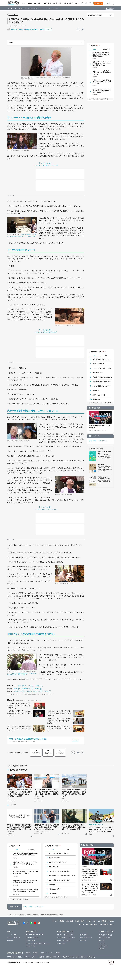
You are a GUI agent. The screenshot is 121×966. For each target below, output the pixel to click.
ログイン (109, 3)
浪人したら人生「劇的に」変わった (102, 359)
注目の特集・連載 (94, 408)
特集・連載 (37, 3)
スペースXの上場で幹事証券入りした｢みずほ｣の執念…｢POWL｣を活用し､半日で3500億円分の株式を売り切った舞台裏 (90, 888)
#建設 (90, 441)
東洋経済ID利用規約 (68, 957)
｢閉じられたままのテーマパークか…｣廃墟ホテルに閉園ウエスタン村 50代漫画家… (102, 90)
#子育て (38, 686)
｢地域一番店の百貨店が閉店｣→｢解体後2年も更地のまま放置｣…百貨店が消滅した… (102, 54)
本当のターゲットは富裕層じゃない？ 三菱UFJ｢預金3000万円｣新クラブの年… (102, 81)
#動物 (94, 441)
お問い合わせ (91, 957)
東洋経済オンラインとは (95, 15)
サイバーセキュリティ (13, 937)
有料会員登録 (98, 3)
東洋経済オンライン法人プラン (65, 935)
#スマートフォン (102, 441)
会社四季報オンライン (32, 937)
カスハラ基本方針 (81, 957)
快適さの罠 (101, 464)
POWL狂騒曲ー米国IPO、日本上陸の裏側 (99, 427)
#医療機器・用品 (26, 688)
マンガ (55, 3)
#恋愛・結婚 (21, 686)
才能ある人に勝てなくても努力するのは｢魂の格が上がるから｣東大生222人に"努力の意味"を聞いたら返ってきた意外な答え (19, 828)
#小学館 (46, 691)
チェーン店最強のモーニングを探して (102, 386)
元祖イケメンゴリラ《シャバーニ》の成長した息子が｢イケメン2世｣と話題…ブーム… (102, 63)
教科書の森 (83, 940)
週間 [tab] (106, 355)
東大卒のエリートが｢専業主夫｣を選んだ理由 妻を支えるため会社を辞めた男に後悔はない (59, 713)
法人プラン (102, 943)
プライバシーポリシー (30, 957)
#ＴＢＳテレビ (18, 691)
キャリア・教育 (32, 8)
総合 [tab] (94, 49)
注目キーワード (94, 436)
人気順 (44, 3)
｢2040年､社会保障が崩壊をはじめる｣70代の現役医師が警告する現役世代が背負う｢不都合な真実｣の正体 (74, 827)
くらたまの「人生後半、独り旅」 (102, 368)
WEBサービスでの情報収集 (15, 957)
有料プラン (102, 940)
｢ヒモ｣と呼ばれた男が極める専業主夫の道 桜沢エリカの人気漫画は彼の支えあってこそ (19, 728)
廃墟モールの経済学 (98, 363)
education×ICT (11, 935)
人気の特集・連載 (95, 352)
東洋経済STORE (31, 940)
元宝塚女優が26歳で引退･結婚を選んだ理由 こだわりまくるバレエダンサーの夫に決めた (19, 706)
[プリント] (82, 29)
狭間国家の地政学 (103, 477)
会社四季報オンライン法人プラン (66, 937)
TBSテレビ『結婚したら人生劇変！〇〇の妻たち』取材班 (27, 29)
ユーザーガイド (103, 946)
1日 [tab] (94, 355)
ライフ (41, 8)
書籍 (76, 3)
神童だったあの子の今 (99, 395)
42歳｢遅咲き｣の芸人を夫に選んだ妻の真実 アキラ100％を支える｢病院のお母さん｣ (59, 728)
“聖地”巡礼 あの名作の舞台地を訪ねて (102, 377)
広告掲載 (57, 953)
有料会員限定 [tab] (106, 49)
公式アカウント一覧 (46, 953)
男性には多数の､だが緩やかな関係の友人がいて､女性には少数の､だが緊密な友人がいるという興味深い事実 (46, 827)
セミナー (61, 3)
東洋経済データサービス (63, 940)
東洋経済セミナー (62, 943)
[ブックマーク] (78, 29)
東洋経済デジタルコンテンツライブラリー (38, 943)
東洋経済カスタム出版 (86, 937)
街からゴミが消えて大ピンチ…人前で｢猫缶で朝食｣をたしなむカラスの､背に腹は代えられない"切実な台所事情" (101, 829)
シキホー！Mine (30, 946)
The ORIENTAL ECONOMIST (34, 935)
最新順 (30, 3)
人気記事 (92, 45)
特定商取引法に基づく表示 (53, 957)
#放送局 (37, 688)
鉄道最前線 (96, 390)
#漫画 (30, 686)
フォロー (48, 29)
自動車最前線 (96, 399)
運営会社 (28, 953)
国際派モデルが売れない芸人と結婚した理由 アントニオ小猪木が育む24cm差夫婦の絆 (59, 721)
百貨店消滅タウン (98, 372)
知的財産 (41, 957)
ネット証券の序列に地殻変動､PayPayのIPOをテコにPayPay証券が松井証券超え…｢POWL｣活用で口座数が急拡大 (90, 873)
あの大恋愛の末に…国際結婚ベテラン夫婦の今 (102, 381)
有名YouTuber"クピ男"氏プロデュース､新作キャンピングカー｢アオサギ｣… (102, 72)
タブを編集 (110, 8)
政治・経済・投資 (20, 8)
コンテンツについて (104, 937)
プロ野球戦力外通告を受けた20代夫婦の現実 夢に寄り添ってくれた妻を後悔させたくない (19, 713)
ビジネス (11, 8)
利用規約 (101, 948)
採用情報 (35, 953)
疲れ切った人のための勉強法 (104, 452)
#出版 (15, 688)
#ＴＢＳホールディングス (33, 691)
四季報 (69, 3)
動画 (49, 3)
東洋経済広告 (83, 935)
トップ (24, 3)
